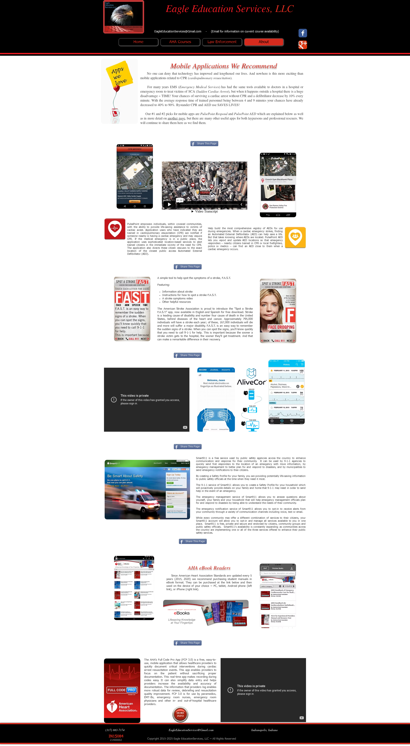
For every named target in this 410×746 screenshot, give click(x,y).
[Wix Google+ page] (303, 45)
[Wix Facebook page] (303, 33)
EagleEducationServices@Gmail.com (177, 31)
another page (176, 118)
